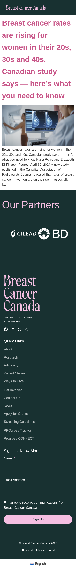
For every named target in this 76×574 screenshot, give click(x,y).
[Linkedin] (13, 329)
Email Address (15, 480)
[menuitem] (38, 564)
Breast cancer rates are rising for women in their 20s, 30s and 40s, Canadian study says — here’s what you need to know (36, 59)
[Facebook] (6, 329)
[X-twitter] (19, 329)
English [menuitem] (40, 564)
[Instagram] (26, 329)
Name (8, 458)
